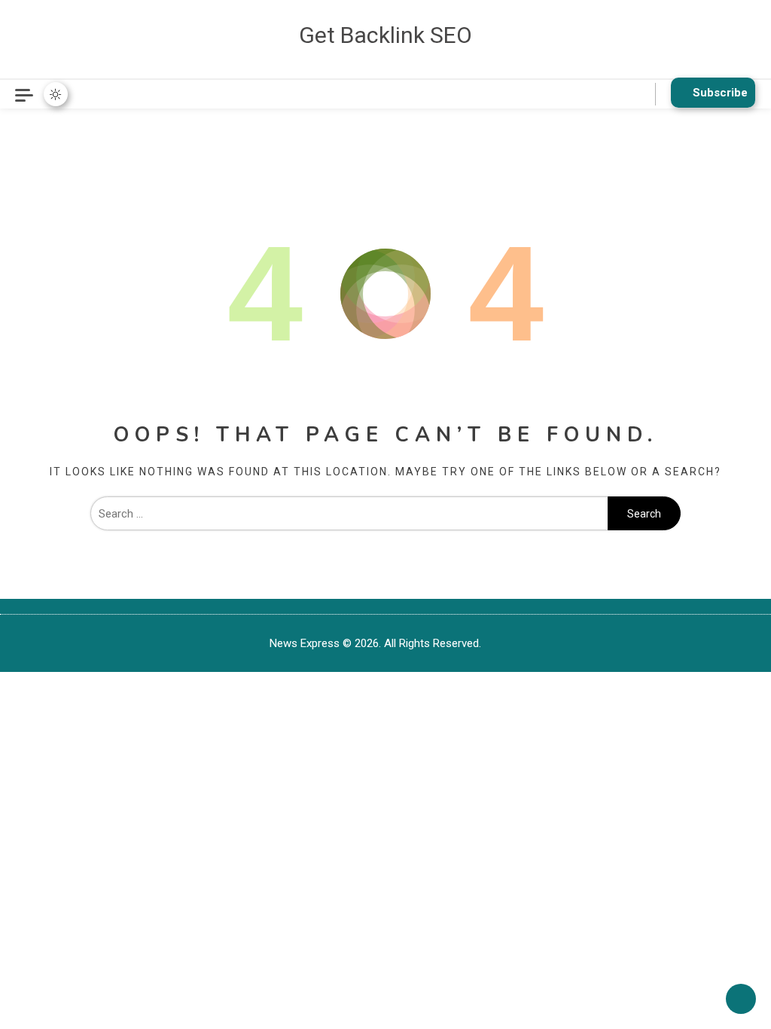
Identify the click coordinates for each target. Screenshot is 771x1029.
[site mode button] (56, 94)
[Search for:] (349, 514)
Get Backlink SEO (385, 35)
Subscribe (720, 92)
